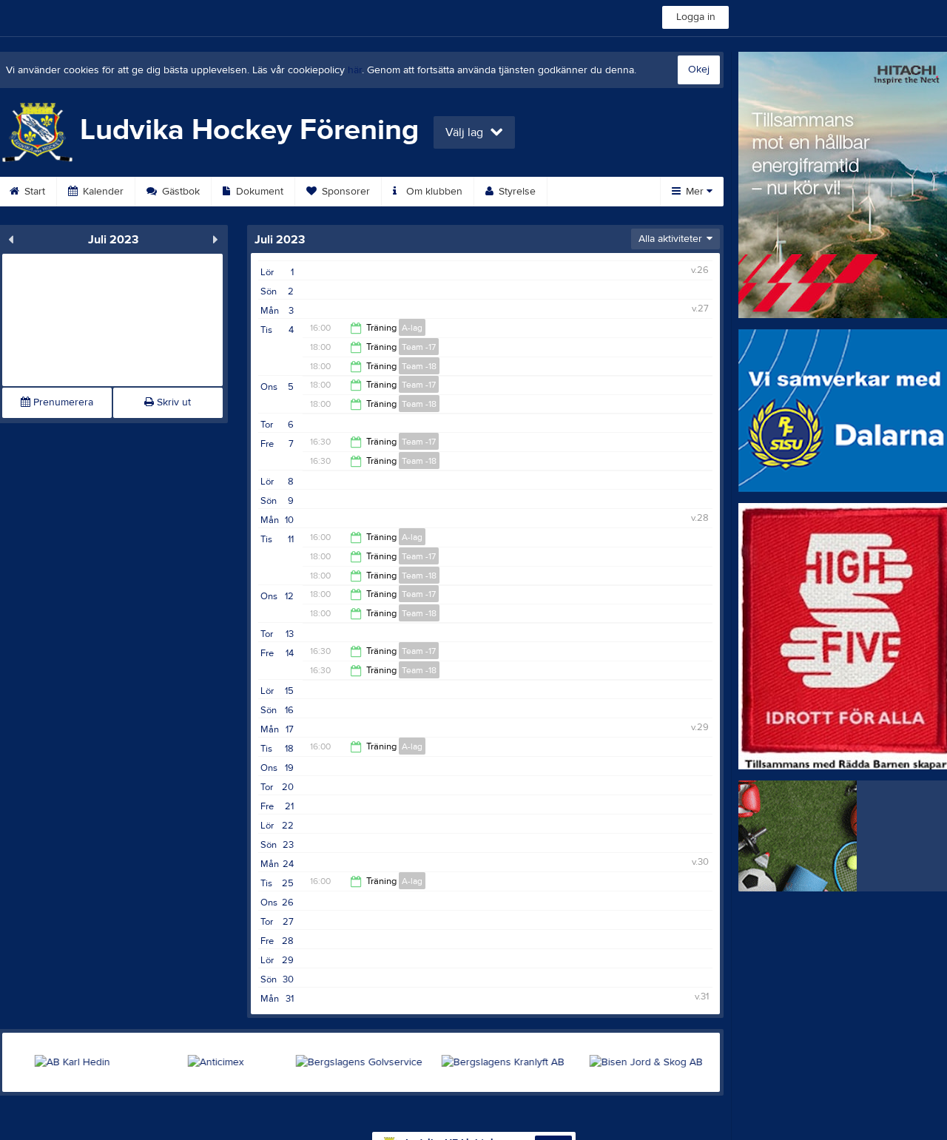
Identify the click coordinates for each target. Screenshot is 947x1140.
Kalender (102, 191)
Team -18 (419, 366)
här (355, 70)
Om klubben (432, 191)
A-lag (412, 328)
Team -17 (419, 347)
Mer (695, 191)
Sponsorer (344, 191)
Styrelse (516, 191)
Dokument (258, 191)
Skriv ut (172, 402)
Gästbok (179, 191)
